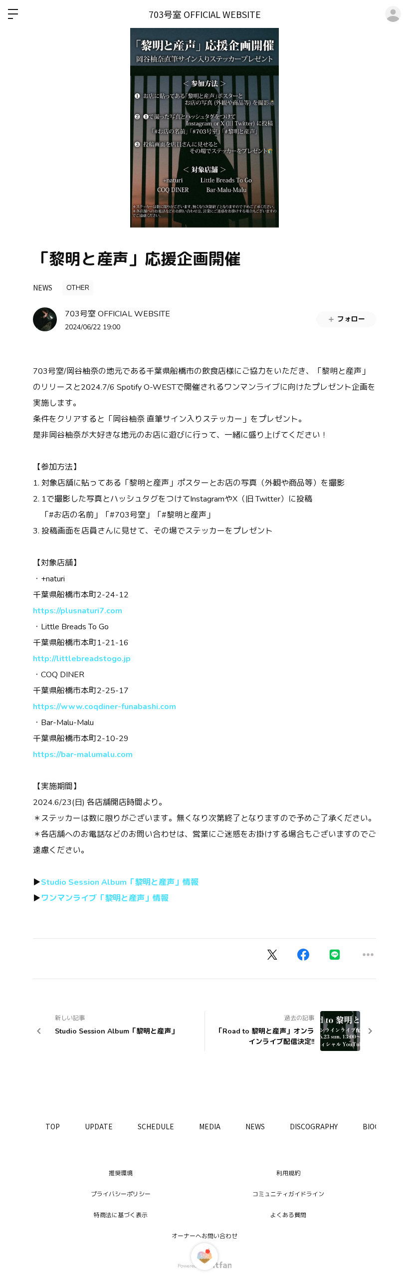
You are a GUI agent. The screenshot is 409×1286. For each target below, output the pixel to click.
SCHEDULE (156, 1126)
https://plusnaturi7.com (77, 610)
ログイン (393, 14)
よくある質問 (288, 1215)
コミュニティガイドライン (288, 1194)
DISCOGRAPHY (314, 1126)
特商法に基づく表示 (121, 1215)
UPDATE (99, 1126)
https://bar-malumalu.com (83, 754)
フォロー (351, 319)
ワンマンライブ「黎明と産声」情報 (105, 898)
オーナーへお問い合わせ (204, 1236)
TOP (52, 1126)
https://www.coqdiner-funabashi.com (104, 706)
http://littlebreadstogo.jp (82, 658)
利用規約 (288, 1173)
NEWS (42, 287)
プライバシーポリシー (121, 1194)
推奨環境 (121, 1173)
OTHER (77, 287)
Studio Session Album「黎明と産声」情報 (120, 882)
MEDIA (209, 1126)
